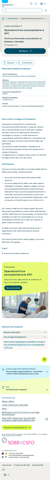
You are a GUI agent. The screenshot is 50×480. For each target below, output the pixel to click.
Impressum (7, 465)
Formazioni (13, 18)
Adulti (4, 409)
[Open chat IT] (44, 359)
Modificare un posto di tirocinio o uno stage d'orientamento (20, 413)
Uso (3, 469)
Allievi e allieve (8, 401)
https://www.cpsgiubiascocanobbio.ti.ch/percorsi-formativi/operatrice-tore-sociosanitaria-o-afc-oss (24, 344)
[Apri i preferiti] (31, 3)
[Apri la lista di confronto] (36, 3)
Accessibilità (37, 465)
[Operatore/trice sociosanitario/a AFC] (25, 290)
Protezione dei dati (22, 465)
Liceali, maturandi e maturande (15, 405)
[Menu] (45, 10)
